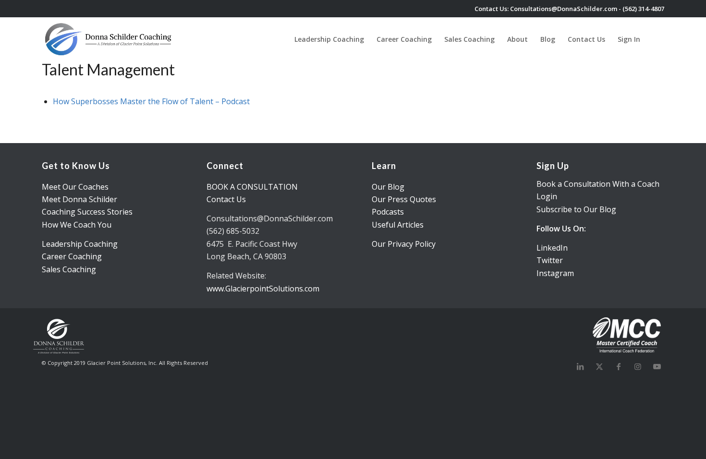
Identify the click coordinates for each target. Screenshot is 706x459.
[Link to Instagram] (638, 366)
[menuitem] (329, 39)
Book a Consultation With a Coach (597, 184)
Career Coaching (72, 256)
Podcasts (388, 211)
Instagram (555, 273)
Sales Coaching (69, 269)
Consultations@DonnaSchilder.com (563, 8)
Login (546, 196)
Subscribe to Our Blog (576, 209)
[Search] (655, 39)
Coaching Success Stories (87, 211)
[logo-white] (109, 39)
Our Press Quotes (404, 199)
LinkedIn (552, 247)
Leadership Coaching (80, 244)
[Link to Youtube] (657, 366)
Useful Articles (398, 224)
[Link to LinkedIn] (580, 366)
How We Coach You (76, 224)
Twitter (549, 260)
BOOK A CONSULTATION (252, 186)
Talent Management (108, 69)
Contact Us (226, 199)
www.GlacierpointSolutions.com (263, 288)
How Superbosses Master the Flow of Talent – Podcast (151, 101)
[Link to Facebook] (618, 366)
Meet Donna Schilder (79, 199)
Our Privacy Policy (404, 244)
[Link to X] (599, 366)
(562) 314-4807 (643, 8)
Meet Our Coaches (75, 186)
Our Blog (388, 186)
